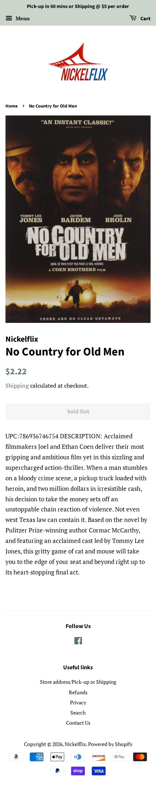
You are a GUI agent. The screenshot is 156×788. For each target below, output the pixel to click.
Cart (145, 18)
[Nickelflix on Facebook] (78, 642)
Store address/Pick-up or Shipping (78, 681)
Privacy (78, 702)
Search (78, 712)
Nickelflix (75, 744)
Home (11, 106)
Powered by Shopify (110, 744)
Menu (22, 18)
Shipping (17, 385)
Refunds (78, 692)
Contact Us (78, 722)
